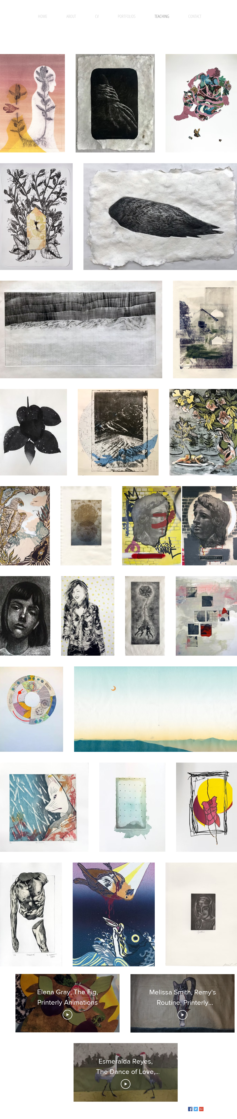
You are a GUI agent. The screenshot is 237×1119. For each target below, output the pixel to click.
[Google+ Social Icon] (201, 1109)
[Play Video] (67, 1015)
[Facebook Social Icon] (190, 1109)
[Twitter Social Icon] (196, 1109)
